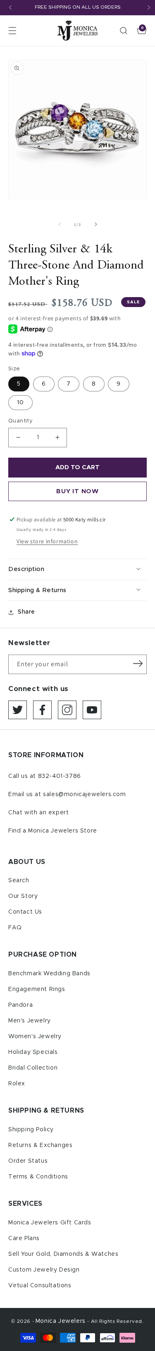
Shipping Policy (31, 1130)
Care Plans (24, 1238)
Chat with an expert (38, 813)
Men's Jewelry (29, 1021)
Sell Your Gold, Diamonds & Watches (63, 1254)
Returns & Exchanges (40, 1145)
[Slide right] (96, 224)
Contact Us (25, 912)
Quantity (20, 421)
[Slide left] (59, 224)
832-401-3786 (59, 776)
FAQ (15, 928)
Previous (10, 7)
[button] (12, 31)
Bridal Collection (32, 1068)
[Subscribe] (138, 664)
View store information (47, 541)
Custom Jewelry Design (44, 1270)
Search (18, 880)
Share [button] (26, 612)
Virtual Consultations (40, 1286)
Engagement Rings (36, 989)
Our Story (23, 896)
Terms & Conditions (38, 1177)
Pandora (20, 1005)
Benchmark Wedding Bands (49, 974)
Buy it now (77, 491)
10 (20, 403)
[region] (77, 7)
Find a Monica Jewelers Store (52, 831)
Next (149, 7)
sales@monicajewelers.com (84, 794)
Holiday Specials (33, 1052)
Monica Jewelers (62, 1321)
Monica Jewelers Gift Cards (49, 1223)
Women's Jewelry (35, 1036)
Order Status (28, 1161)
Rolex (16, 1084)
